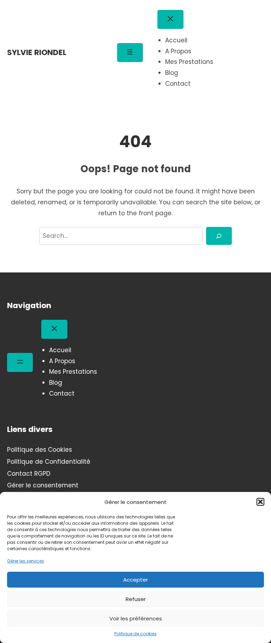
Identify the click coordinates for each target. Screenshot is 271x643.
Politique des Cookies (39, 449)
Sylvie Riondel (36, 52)
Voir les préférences (135, 618)
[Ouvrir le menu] (130, 52)
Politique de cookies (135, 634)
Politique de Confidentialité (48, 461)
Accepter (135, 579)
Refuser (136, 599)
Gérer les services (25, 561)
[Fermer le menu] (170, 19)
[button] (260, 501)
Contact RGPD (28, 473)
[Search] (219, 236)
